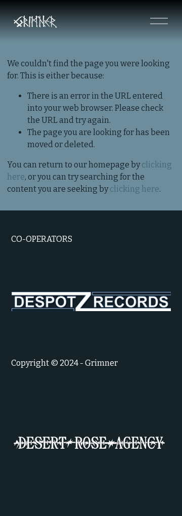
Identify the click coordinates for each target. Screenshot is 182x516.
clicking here (134, 189)
